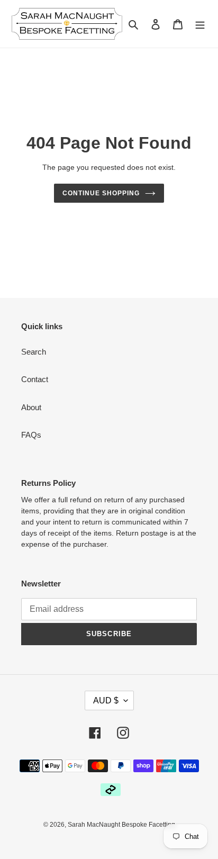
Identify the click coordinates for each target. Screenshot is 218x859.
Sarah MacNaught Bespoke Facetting (121, 824)
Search (33, 351)
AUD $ (106, 700)
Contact (34, 379)
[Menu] (200, 24)
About (31, 407)
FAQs (31, 434)
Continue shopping (101, 193)
